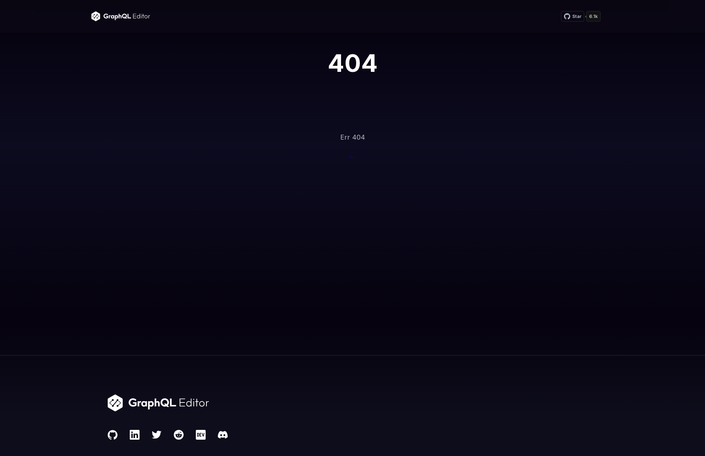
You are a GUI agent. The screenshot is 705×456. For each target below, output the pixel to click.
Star (576, 16)
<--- (352, 157)
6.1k (593, 16)
